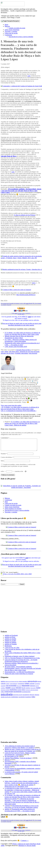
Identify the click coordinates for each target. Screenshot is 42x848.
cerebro (7, 683)
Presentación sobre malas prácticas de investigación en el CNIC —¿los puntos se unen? (22, 344)
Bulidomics (8, 646)
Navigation (16, 21)
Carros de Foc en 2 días (12, 647)
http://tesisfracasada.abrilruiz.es (25, 294)
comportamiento (13, 683)
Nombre (4, 453)
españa (8, 688)
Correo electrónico (7, 457)
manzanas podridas (5, 689)
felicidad (18, 688)
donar (16, 313)
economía (12, 685)
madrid (38, 688)
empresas (32, 685)
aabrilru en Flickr (10, 637)
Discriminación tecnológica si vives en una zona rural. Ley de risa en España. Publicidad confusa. (21, 806)
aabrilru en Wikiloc (10, 642)
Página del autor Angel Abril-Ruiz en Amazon (19, 673)
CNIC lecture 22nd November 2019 (16, 346)
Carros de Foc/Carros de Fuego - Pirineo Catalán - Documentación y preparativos (20, 753)
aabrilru (3, 681)
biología (39, 681)
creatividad (31, 683)
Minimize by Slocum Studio (27, 845)
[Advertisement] (21, 607)
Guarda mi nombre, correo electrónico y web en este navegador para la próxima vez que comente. (18, 465)
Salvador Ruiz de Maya (8, 156)
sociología (22, 697)
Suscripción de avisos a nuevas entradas (21, 36)
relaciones (37, 694)
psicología (7, 694)
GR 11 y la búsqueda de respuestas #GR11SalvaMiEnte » (18, 410)
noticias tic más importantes (32, 689)
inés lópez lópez (14, 351)
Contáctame (8, 35)
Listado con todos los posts (17, 28)
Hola (6, 501)
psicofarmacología (26, 691)
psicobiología (17, 691)
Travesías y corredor (11, 31)
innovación (33, 687)
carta (28, 76)
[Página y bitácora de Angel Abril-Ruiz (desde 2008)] (13, 6)
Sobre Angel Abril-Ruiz (12, 30)
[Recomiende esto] (2, 298)
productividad (8, 691)
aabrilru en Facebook (11, 635)
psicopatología (25, 694)
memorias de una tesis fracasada (29, 351)
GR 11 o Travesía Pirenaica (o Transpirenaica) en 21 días (22, 658)
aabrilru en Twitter (10, 640)
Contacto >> (25, 840)
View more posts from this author (11, 405)
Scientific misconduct (21, 353)
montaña (19, 689)
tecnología (28, 697)
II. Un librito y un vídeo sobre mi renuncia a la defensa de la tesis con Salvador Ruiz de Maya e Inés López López (22, 333)
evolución (13, 688)
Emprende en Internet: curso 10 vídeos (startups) (19, 656)
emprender (26, 685)
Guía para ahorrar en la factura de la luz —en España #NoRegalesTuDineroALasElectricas (21, 660)
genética (28, 688)
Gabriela (7, 805)
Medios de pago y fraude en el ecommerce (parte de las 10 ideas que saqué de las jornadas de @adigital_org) (23, 750)
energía (37, 685)
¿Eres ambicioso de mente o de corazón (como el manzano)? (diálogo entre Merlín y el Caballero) (20, 746)
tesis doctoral (33, 353)
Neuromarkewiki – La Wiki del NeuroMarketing (20, 672)
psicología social (17, 694)
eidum (6, 351)
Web (2, 461)
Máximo (7, 760)
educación (19, 685)
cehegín (3, 683)
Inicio (6, 24)
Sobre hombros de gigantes (13, 508)
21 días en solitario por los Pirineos (24, 215)
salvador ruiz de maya (7, 353)
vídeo (33, 697)
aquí (27, 303)
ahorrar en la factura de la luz (12, 681)
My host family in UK (11, 756)
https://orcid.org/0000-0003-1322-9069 (17, 574)
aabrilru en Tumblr (10, 639)
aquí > (34, 283)
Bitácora (7, 26)
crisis (7, 685)
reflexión (31, 694)
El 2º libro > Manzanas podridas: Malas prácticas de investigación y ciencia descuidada (21, 340)
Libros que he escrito (11, 33)
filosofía (23, 688)
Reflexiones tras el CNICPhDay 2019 (16, 786)
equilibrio (3, 687)
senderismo (14, 697)
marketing (13, 690)
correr (27, 683)
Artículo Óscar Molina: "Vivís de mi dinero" (18, 758)
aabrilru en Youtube (11, 644)
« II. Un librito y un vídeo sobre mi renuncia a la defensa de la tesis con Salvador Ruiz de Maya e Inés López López (20, 408)
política (2, 691)
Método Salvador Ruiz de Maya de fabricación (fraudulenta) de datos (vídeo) (19, 337)
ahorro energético (23, 681)
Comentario (5, 438)
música (23, 689)
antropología (32, 681)
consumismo (21, 683)
